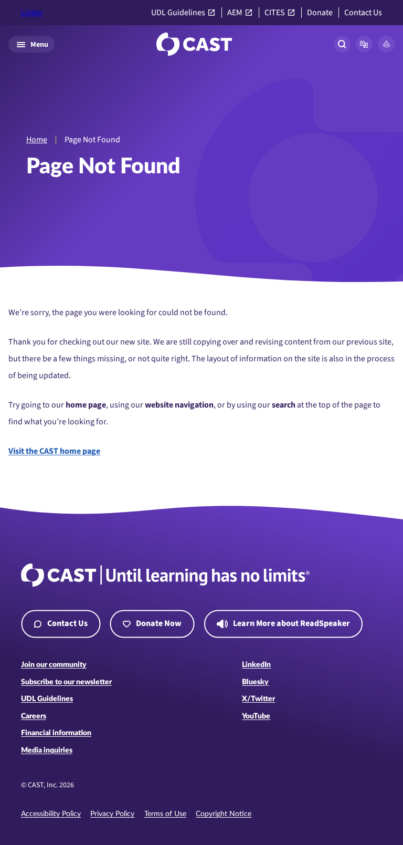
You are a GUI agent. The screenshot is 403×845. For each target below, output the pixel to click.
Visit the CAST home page (54, 451)
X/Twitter (258, 699)
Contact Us (363, 12)
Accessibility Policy (51, 814)
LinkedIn (256, 665)
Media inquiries (46, 750)
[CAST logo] (194, 44)
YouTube (256, 716)
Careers (33, 716)
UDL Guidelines (178, 12)
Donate (320, 12)
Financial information (56, 733)
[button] (364, 44)
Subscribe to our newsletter (66, 682)
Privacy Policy (112, 814)
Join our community (54, 665)
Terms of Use (165, 814)
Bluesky (255, 682)
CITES (274, 12)
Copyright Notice (223, 814)
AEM (234, 12)
